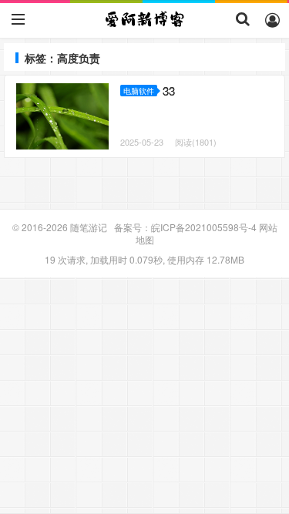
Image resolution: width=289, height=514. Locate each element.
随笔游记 (145, 19)
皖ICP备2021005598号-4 (204, 226)
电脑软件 (138, 91)
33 (169, 90)
